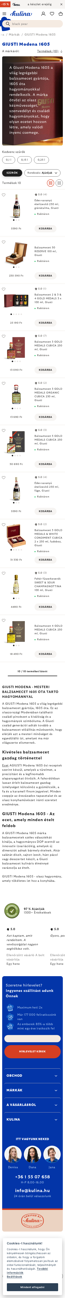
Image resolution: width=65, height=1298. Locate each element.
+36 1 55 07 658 (32, 1177)
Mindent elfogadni (32, 1287)
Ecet (5, 765)
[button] (32, 173)
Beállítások (14, 1276)
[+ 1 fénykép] (16, 536)
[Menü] (4, 13)
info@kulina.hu (32, 1191)
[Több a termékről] (16, 206)
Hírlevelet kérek (32, 1051)
